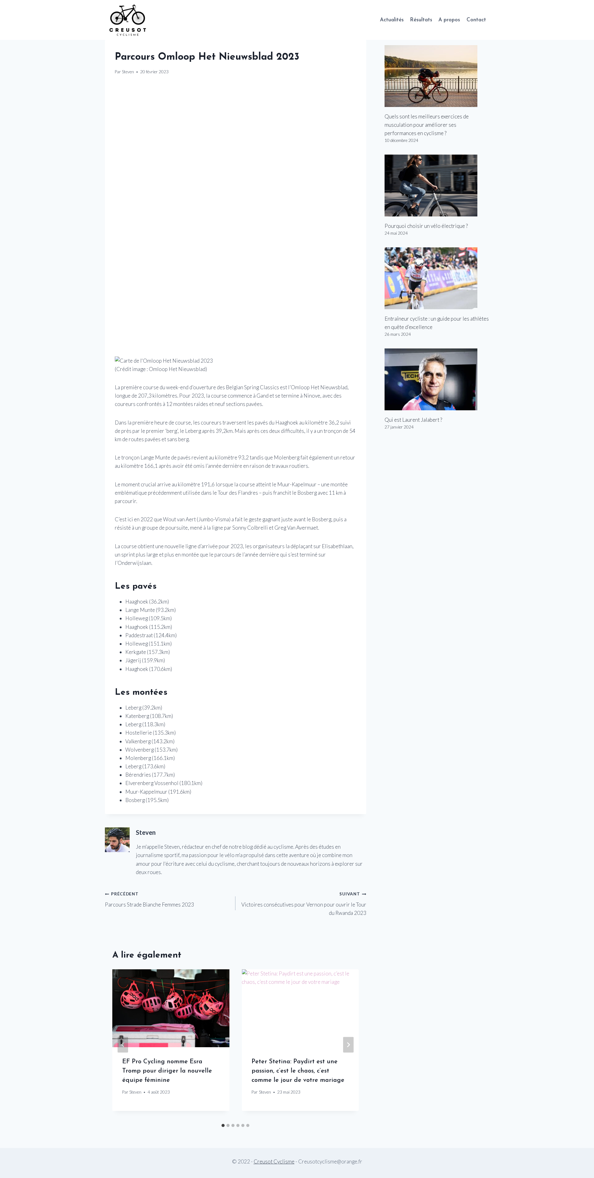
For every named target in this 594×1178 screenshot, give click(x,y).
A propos (449, 20)
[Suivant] (348, 1044)
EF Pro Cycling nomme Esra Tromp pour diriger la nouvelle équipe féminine (167, 1071)
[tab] (223, 1125)
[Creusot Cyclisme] (128, 20)
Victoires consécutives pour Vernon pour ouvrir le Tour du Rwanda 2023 (303, 903)
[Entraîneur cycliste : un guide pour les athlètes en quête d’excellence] (437, 278)
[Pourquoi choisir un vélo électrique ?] (437, 185)
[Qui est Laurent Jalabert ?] (437, 379)
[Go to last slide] (123, 1044)
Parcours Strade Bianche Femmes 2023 (149, 899)
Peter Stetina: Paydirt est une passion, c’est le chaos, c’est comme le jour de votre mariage (298, 1071)
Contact (476, 20)
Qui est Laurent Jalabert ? (413, 419)
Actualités (392, 20)
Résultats (421, 20)
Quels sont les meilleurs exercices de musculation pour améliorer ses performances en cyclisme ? (427, 124)
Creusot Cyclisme (274, 1161)
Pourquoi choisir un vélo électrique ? (426, 226)
